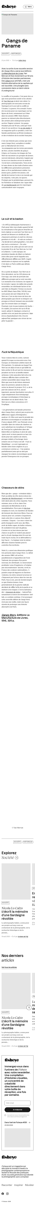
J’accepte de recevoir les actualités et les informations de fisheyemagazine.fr (18, 1116)
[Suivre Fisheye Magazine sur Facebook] (3, 1194)
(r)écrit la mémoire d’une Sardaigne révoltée (15, 913)
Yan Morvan (8, 101)
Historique (16, 54)
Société (5, 54)
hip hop (27, 508)
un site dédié (25, 128)
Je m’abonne (17, 1110)
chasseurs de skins (13, 592)
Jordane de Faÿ (23, 936)
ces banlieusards (10, 185)
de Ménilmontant (12, 498)
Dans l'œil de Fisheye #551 (16, 1122)
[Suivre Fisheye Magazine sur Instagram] (7, 1194)
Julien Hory (22, 60)
